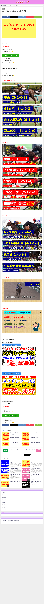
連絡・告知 (4, 494)
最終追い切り (4, 499)
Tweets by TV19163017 (6, 515)
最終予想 (3, 8)
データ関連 (4, 509)
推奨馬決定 (4, 497)
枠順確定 (3, 502)
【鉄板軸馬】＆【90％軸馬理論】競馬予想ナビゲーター (11, 520)
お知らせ (3, 492)
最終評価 (3, 504)
